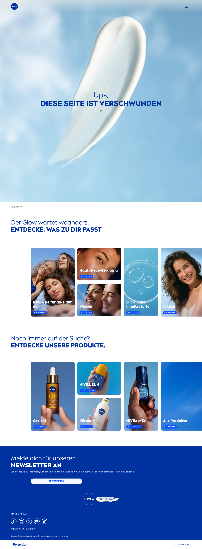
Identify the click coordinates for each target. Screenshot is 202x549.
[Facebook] (13, 521)
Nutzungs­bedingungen (48, 536)
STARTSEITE (16, 207)
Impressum (64, 536)
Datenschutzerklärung (28, 536)
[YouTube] (37, 521)
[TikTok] (44, 521)
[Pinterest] (29, 521)
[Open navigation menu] (186, 6)
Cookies (14, 536)
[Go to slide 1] (98, 321)
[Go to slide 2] (100, 321)
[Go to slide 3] (101, 321)
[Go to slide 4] (103, 321)
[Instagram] (21, 521)
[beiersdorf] (20, 544)
